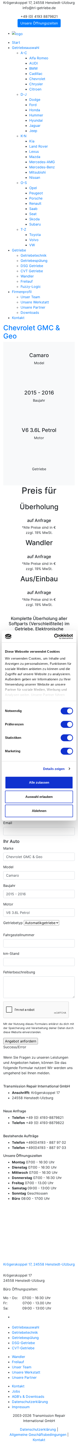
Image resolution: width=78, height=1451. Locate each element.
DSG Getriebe (32, 266)
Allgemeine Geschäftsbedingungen (38, 1434)
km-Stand (11, 953)
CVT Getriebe (32, 271)
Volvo (34, 240)
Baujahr (9, 885)
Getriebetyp (13, 923)
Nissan (34, 177)
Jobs (16, 1391)
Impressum (21, 1407)
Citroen (35, 89)
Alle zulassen (39, 782)
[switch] (67, 724)
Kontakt (18, 318)
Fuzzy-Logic (31, 286)
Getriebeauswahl (25, 47)
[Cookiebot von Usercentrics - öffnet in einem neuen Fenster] (55, 636)
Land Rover (38, 146)
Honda (34, 110)
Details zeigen (54, 769)
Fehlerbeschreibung (19, 972)
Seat (33, 214)
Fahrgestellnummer (18, 935)
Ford (33, 105)
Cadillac (35, 73)
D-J (24, 94)
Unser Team (30, 297)
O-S (24, 182)
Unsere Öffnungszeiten (39, 23)
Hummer (36, 115)
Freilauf (27, 281)
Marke (8, 848)
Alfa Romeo (38, 58)
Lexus (34, 151)
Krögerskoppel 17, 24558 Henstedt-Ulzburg (39, 1264)
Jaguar (35, 125)
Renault (35, 203)
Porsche (35, 198)
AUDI (33, 63)
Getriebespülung (34, 260)
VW (32, 245)
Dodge (34, 99)
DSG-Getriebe (23, 1343)
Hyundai (36, 120)
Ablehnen (39, 811)
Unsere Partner (33, 307)
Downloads (30, 312)
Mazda (34, 157)
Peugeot (36, 193)
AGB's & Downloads (28, 1396)
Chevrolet (37, 79)
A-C (24, 53)
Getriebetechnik (34, 255)
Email (7, 823)
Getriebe (19, 250)
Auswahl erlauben (39, 797)
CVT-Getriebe (23, 1348)
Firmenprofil (22, 292)
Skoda (34, 219)
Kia (31, 141)
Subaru (35, 224)
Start (16, 42)
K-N (23, 136)
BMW (33, 68)
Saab (33, 208)
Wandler (27, 276)
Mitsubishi (37, 172)
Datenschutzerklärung (30, 1401)
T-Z (23, 229)
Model (8, 867)
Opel (33, 188)
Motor (8, 904)
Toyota (35, 234)
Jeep (33, 131)
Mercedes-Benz (42, 167)
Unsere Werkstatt (35, 302)
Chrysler (36, 84)
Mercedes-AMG (42, 162)
